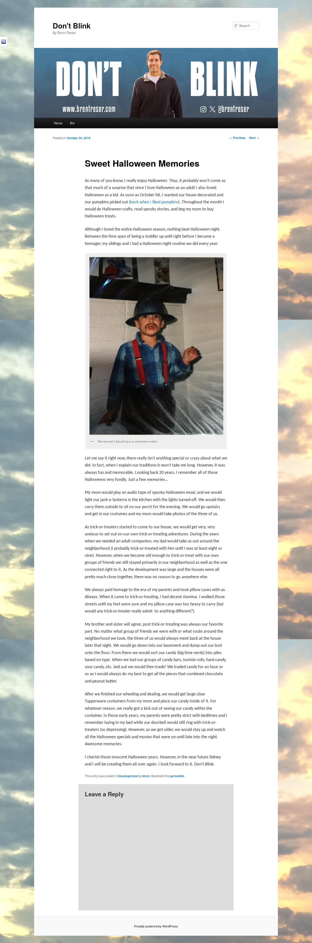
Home (58, 123)
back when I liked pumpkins (154, 202)
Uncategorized (127, 776)
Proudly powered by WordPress (156, 926)
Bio (72, 123)
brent (146, 776)
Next (254, 137)
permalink (177, 776)
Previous (237, 137)
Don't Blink (72, 25)
